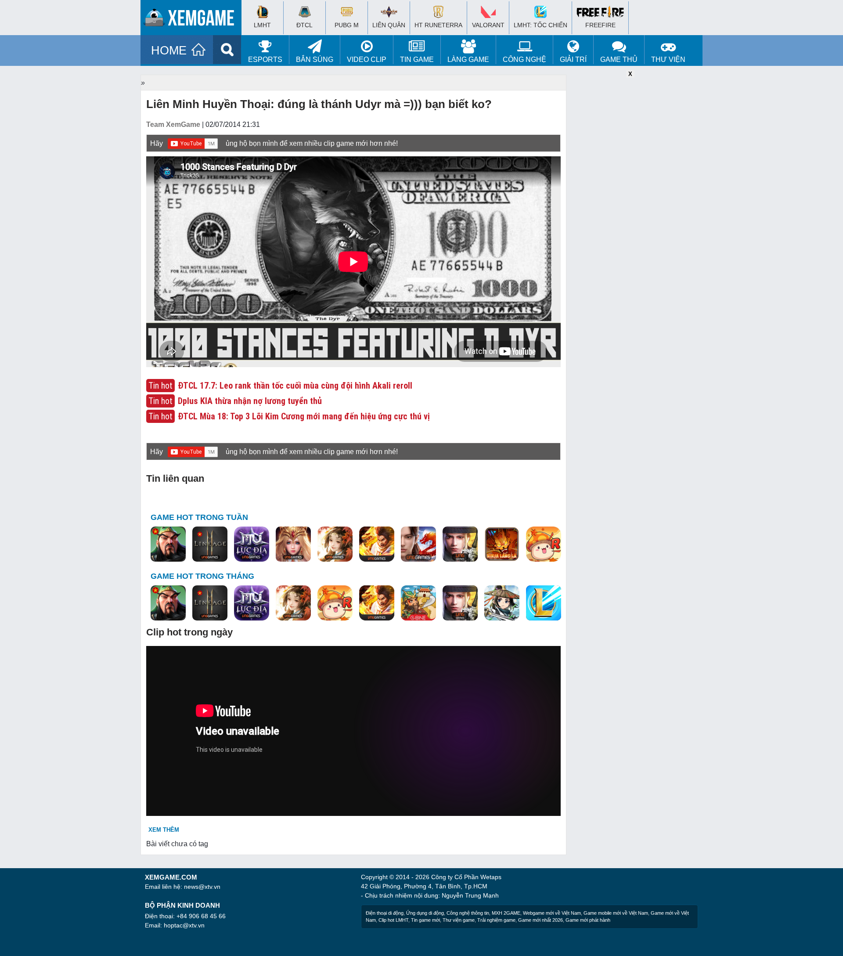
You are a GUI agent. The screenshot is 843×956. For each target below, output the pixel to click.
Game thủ (619, 59)
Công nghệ (524, 59)
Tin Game (417, 59)
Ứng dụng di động (425, 913)
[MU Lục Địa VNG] (251, 544)
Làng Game (468, 59)
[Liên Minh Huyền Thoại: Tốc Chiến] (543, 603)
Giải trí (573, 59)
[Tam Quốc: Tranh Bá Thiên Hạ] (168, 544)
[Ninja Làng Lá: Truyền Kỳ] (501, 544)
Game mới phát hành (588, 920)
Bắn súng (314, 59)
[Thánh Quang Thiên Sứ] (293, 544)
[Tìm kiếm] (227, 49)
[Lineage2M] (209, 544)
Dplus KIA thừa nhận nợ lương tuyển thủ (250, 401)
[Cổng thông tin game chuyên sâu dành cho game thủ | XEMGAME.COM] (193, 20)
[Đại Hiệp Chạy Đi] (501, 603)
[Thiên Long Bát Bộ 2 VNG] (418, 544)
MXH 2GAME (506, 913)
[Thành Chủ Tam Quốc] (418, 603)
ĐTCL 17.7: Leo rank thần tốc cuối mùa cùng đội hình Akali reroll (295, 385)
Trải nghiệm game (496, 920)
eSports (265, 59)
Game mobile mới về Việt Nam (616, 913)
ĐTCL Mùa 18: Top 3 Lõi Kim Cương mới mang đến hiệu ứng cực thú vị (304, 416)
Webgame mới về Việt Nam (552, 913)
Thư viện (668, 59)
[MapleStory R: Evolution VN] (543, 544)
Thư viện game (459, 920)
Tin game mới (425, 920)
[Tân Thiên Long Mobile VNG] (376, 544)
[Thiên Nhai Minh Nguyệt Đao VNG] (335, 544)
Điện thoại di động (384, 913)
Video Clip (366, 59)
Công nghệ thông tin (468, 913)
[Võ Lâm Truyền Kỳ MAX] (460, 544)
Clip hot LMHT (393, 920)
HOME (169, 50)
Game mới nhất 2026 (540, 920)
